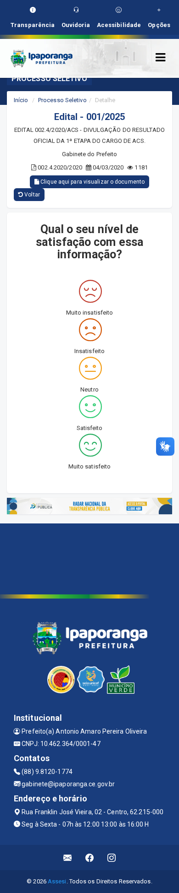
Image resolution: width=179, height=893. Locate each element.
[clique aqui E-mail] (68, 857)
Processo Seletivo (62, 100)
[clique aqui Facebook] (90, 857)
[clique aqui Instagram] (112, 857)
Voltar (31, 194)
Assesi (57, 881)
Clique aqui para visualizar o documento (92, 182)
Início (21, 100)
